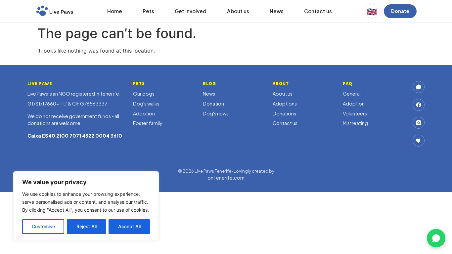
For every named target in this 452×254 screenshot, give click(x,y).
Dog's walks (146, 103)
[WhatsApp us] (436, 238)
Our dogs (144, 94)
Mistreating (355, 123)
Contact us (318, 11)
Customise (43, 226)
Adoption (144, 113)
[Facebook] (419, 105)
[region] (86, 206)
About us (238, 11)
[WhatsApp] (419, 87)
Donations (284, 113)
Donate (400, 11)
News (277, 11)
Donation (213, 103)
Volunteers (355, 113)
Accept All (129, 226)
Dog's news (216, 113)
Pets (148, 11)
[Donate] (419, 141)
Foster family (147, 123)
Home (114, 11)
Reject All (86, 226)
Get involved (190, 11)
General (352, 94)
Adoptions (285, 103)
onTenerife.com (226, 178)
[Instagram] (419, 123)
